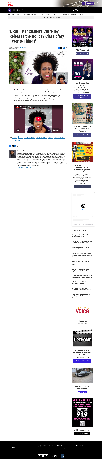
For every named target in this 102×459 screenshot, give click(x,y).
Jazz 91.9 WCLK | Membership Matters (51, 17)
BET (21, 137)
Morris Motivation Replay (82, 84)
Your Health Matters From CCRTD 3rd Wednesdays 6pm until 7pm (82, 168)
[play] (10, 10)
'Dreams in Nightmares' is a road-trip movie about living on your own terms (81, 248)
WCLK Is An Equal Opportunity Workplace (44, 449)
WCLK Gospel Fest (82, 50)
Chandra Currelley (41, 137)
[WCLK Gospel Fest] (82, 36)
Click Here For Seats (82, 53)
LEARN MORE (82, 392)
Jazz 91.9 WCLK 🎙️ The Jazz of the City (82, 224)
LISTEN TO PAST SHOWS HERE (82, 361)
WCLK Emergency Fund (82, 430)
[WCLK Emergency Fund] (82, 412)
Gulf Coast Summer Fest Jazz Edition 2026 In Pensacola (82, 129)
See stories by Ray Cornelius (25, 167)
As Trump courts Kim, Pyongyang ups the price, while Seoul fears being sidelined (82, 276)
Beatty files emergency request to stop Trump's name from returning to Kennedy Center (82, 255)
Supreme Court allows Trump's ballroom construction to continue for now (82, 241)
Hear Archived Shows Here (82, 187)
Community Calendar (30, 14)
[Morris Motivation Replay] (82, 69)
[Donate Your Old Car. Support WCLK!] (82, 375)
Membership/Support (51, 14)
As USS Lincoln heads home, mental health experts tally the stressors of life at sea (82, 296)
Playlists (18, 14)
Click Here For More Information (82, 135)
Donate (90, 3)
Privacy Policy (59, 445)
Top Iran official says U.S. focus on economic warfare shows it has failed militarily (81, 263)
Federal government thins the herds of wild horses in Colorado (81, 282)
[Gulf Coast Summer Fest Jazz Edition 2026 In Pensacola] (82, 113)
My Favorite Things (29, 137)
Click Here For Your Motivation (82, 96)
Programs (11, 14)
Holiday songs (17, 140)
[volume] (14, 10)
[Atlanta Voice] (82, 310)
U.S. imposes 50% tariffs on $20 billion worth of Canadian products (81, 235)
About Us (80, 14)
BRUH (50, 137)
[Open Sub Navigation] (21, 14)
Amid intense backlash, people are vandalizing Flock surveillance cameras (82, 288)
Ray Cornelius (22, 47)
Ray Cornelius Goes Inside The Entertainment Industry (82, 353)
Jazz (10, 26)
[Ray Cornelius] (12, 154)
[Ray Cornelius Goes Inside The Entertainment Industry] (82, 338)
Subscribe (73, 14)
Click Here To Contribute (82, 433)
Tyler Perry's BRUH (59, 137)
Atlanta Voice (82, 321)
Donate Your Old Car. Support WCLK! (82, 387)
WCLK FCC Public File (78, 445)
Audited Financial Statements (62, 448)
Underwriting (64, 14)
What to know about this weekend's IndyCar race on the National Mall (80, 270)
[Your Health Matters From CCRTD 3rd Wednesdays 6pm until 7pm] (82, 152)
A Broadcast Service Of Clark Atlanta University (46, 446)
